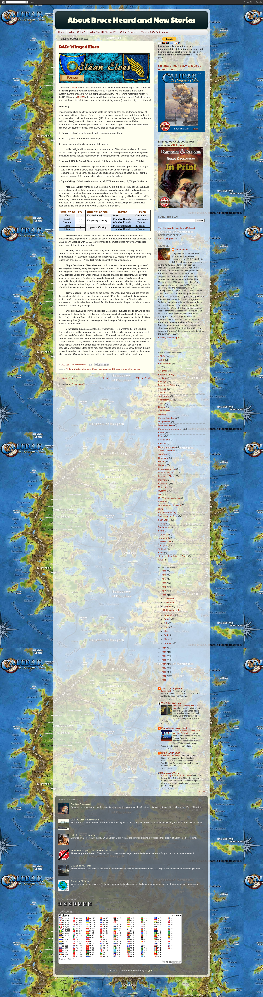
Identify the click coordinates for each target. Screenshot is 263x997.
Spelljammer (164, 527)
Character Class (89, 369)
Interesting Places (166, 476)
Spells (161, 531)
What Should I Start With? (103, 32)
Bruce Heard (181, 249)
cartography (164, 396)
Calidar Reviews (128, 32)
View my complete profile (170, 338)
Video (161, 553)
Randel (161, 509)
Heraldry (162, 465)
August (167, 619)
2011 (164, 680)
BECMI (81, 97)
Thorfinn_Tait (164, 542)
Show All (202, 792)
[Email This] (96, 364)
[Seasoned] (166, 691)
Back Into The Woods (171, 756)
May (166, 631)
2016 (164, 660)
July (166, 623)
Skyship (162, 523)
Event (161, 436)
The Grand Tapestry (171, 688)
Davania (162, 414)
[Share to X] (101, 364)
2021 (164, 591)
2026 (164, 571)
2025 (164, 575)
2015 (164, 664)
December (169, 599)
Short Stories (164, 520)
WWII (160, 560)
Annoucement (165, 363)
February (168, 643)
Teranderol (163, 538)
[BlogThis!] (98, 364)
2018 (164, 652)
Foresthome (164, 440)
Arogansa (162, 371)
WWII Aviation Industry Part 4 (85, 820)
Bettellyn (162, 381)
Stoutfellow (163, 534)
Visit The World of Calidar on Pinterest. (176, 228)
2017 (164, 656)
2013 (164, 672)
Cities (160, 403)
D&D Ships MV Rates (81, 866)
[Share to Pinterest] (107, 364)
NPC (160, 494)
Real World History (167, 512)
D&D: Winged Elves (79, 47)
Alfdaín (69, 369)
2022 (164, 587)
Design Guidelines (167, 418)
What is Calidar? (77, 32)
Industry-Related (166, 472)
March (167, 639)
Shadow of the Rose (168, 516)
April (166, 635)
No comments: (79, 365)
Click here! (178, 145)
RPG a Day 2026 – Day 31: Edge (176, 775)
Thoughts (162, 545)
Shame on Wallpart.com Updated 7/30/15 (91, 850)
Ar (159, 367)
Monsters (162, 487)
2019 (164, 648)
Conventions (164, 411)
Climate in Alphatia (80, 881)
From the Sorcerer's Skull (174, 728)
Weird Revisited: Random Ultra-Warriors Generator (187, 732)
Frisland (162, 443)
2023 (164, 583)
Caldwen (162, 389)
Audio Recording (166, 374)
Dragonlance (164, 422)
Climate (161, 407)
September (169, 615)
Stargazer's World (170, 773)
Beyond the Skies (166, 385)
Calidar (73, 87)
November (169, 603)
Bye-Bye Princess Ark (81, 804)
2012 (164, 676)
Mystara (162, 491)
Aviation (162, 378)
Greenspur (163, 458)
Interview (162, 480)
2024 (164, 579)
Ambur (161, 360)
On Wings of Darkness (169, 498)
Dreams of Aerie (166, 425)
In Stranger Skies (166, 469)
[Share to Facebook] (104, 364)
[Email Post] (90, 365)
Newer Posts (66, 378)
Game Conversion (167, 447)
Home (61, 32)
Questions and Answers (169, 505)
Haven (161, 462)
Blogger (148, 970)
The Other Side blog (171, 703)
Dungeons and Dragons (110, 369)
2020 (164, 595)
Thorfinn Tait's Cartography (154, 32)
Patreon (162, 501)
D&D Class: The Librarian (83, 835)
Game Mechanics (131, 369)
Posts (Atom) (78, 384)
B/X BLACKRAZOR (171, 753)
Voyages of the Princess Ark (171, 556)
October (168, 606)
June (166, 627)
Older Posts (143, 378)
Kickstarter (163, 483)
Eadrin (161, 432)
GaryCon (162, 454)
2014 (164, 668)
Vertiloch (162, 549)
